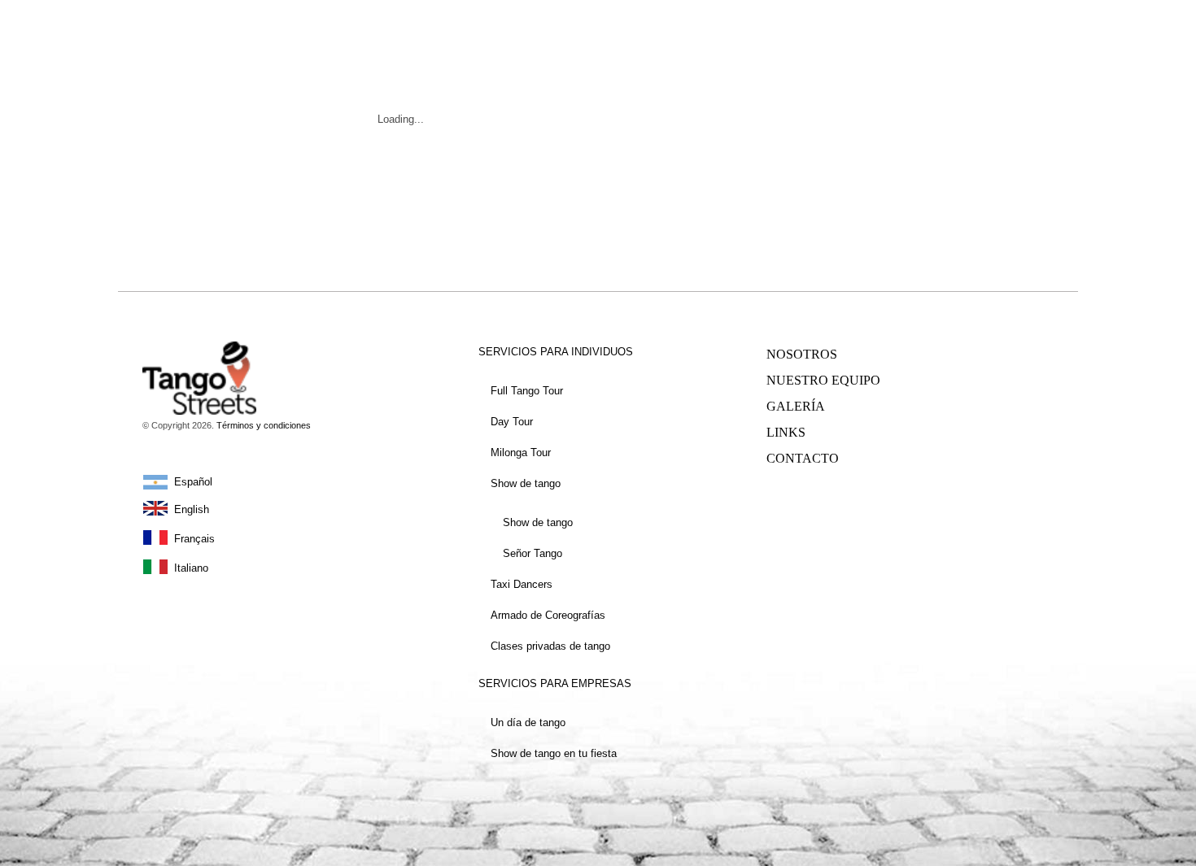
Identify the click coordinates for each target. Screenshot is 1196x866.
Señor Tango (532, 553)
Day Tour (512, 422)
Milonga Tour (521, 452)
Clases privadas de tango (550, 646)
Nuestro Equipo (823, 380)
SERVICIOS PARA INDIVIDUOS (555, 352)
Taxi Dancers (521, 584)
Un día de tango (528, 722)
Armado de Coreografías (548, 615)
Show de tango (526, 483)
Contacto (802, 458)
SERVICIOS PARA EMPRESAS (554, 683)
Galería (795, 406)
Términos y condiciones (263, 425)
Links (785, 432)
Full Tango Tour (527, 391)
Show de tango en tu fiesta (554, 753)
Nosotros (801, 354)
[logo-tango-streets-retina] (177, 21)
